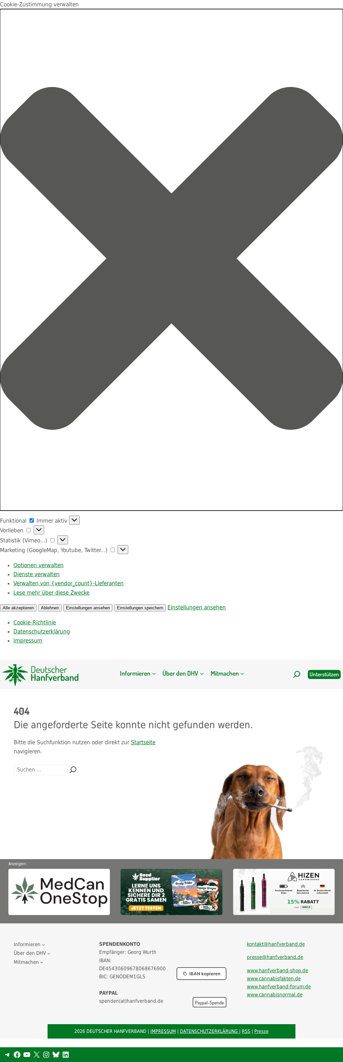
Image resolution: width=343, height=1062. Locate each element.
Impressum (27, 640)
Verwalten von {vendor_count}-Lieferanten (68, 583)
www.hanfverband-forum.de (279, 987)
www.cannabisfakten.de (274, 979)
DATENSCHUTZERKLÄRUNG (209, 1031)
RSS (246, 1031)
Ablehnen (50, 607)
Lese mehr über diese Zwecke (51, 592)
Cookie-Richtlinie (34, 622)
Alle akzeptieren (18, 607)
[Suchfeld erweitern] (296, 674)
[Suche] (73, 769)
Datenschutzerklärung (41, 631)
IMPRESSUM (163, 1031)
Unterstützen (324, 674)
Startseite (143, 742)
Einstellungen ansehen (88, 607)
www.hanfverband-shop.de (277, 971)
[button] (171, 260)
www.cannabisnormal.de (274, 995)
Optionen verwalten (38, 565)
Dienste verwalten (36, 574)
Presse (261, 1031)
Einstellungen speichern (140, 607)
